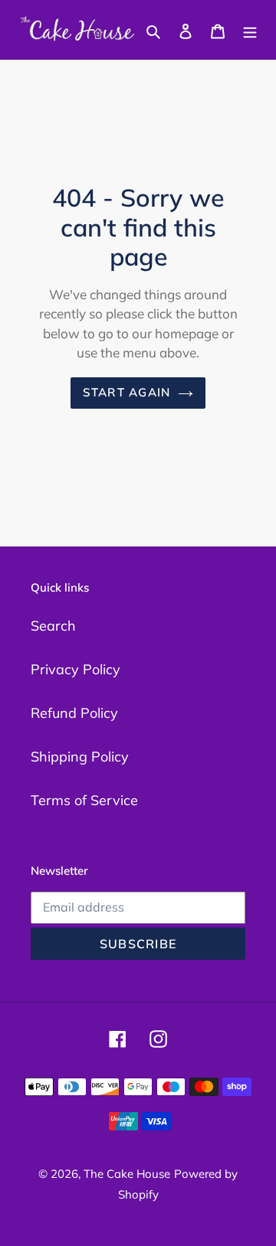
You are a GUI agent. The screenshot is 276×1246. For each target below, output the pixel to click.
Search (53, 625)
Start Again (126, 392)
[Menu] (250, 30)
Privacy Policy (75, 669)
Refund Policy (74, 713)
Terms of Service (84, 800)
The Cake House (127, 1173)
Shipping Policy (80, 756)
